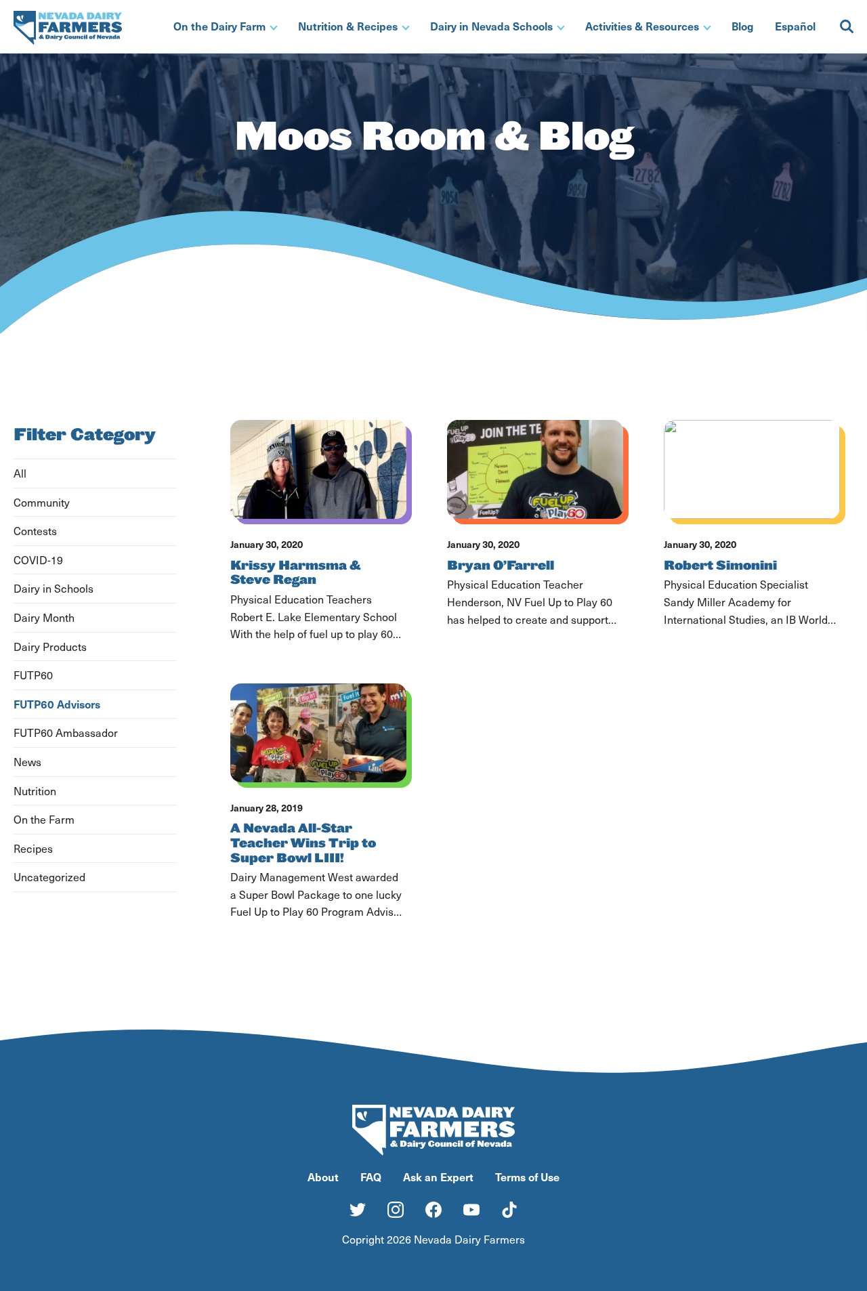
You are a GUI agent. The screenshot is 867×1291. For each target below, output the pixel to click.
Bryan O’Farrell (500, 565)
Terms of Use (527, 1176)
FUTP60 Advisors (57, 703)
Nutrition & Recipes (348, 25)
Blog (742, 25)
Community (42, 502)
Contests (35, 531)
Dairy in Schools (53, 588)
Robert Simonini (720, 565)
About (323, 1176)
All (20, 473)
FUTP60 (33, 675)
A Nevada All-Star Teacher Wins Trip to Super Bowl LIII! (303, 843)
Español (795, 25)
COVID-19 (38, 560)
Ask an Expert (438, 1176)
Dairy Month (44, 617)
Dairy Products (50, 646)
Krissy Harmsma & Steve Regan (295, 573)
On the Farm (44, 819)
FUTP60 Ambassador (66, 732)
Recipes (33, 848)
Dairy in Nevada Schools (491, 25)
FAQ (370, 1176)
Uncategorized (49, 877)
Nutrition (35, 791)
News (27, 762)
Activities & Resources (642, 25)
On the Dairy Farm (219, 25)
